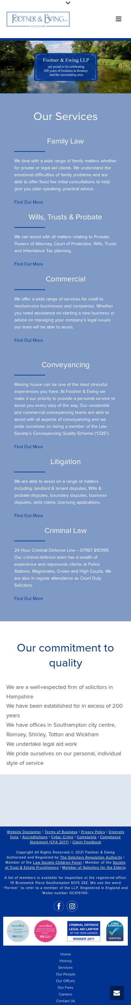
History (65, 961)
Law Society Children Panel (57, 862)
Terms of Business (61, 832)
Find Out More (29, 202)
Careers (65, 994)
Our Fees (65, 987)
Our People (65, 974)
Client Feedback (86, 842)
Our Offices (65, 981)
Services (65, 967)
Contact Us (65, 1001)
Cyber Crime (62, 837)
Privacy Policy (93, 832)
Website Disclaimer (24, 832)
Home (65, 954)
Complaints (87, 837)
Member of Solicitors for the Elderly (94, 868)
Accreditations (35, 837)
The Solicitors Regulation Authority (91, 857)
